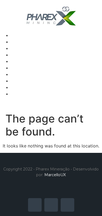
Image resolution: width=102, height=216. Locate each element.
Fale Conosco (25, 61)
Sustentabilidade (28, 54)
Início (16, 35)
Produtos (20, 48)
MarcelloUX (55, 174)
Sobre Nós (22, 41)
